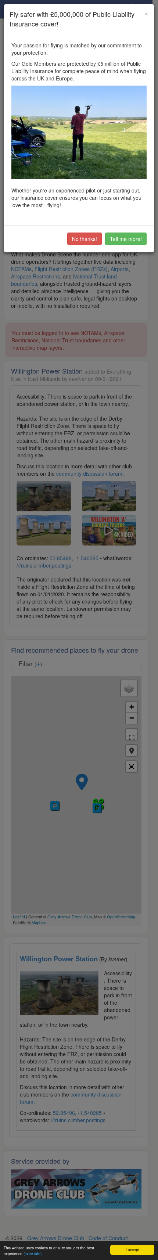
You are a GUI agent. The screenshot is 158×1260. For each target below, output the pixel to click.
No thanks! (84, 238)
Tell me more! (126, 238)
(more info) (33, 1253)
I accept (132, 1249)
